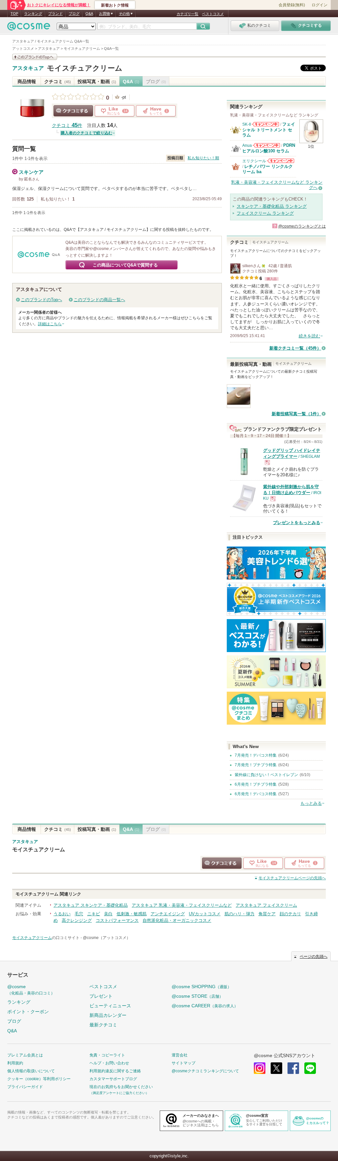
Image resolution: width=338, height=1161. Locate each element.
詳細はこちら (50, 324)
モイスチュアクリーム (84, 68)
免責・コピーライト (107, 1055)
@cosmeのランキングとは (302, 226)
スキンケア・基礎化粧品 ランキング (272, 206)
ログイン (319, 5)
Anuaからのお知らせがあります (266, 145)
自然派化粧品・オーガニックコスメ (177, 920)
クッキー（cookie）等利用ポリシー (39, 1079)
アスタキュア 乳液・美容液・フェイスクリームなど (182, 905)
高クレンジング (77, 920)
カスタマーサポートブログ (113, 1079)
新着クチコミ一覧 (295, 348)
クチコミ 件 (67, 125)
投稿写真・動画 (97, 81)
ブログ (74, 14)
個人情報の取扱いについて (31, 1071)
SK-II (246, 124)
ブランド (55, 14)
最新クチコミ (103, 1024)
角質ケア (267, 913)
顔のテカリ (290, 913)
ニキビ (93, 913)
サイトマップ (183, 1063)
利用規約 (15, 1063)
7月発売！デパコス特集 (256, 755)
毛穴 (79, 913)
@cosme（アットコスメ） (106, 937)
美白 (108, 913)
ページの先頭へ (292, 878)
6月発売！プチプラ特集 (256, 784)
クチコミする (73, 110)
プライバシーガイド (25, 1086)
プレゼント (101, 996)
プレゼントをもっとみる (296, 522)
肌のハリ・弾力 (239, 913)
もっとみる (311, 803)
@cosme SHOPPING (201, 986)
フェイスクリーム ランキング (265, 213)
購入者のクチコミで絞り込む (86, 133)
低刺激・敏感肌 (132, 913)
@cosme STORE (197, 996)
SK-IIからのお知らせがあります (265, 124)
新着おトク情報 (115, 5)
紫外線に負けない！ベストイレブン (266, 774)
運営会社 (179, 1055)
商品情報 (26, 81)
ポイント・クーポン (28, 1011)
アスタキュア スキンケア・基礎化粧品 (90, 905)
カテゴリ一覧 (187, 14)
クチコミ (57, 81)
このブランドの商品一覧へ (99, 299)
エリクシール (254, 161)
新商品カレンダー (107, 1015)
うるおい (62, 913)
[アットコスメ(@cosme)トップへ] (28, 27)
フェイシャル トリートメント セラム (268, 130)
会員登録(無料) (292, 5)
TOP (14, 14)
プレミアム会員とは (25, 1055)
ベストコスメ (213, 14)
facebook (293, 1068)
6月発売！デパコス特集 (256, 794)
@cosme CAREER (205, 1005)
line (310, 1068)
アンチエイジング (168, 913)
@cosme (31, 989)
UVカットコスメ (204, 913)
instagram (259, 1068)
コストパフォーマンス (117, 920)
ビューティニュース (110, 1005)
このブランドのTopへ (41, 299)
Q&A (89, 14)
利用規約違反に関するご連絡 (115, 1071)
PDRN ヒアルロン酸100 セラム (268, 148)
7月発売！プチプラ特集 (256, 765)
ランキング (33, 14)
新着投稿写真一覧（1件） (296, 413)
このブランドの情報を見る (34, 57)
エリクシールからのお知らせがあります (280, 161)
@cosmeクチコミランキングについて (205, 1071)
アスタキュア (28, 68)
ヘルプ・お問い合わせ (109, 1063)
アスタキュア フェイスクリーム (266, 905)
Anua (247, 145)
